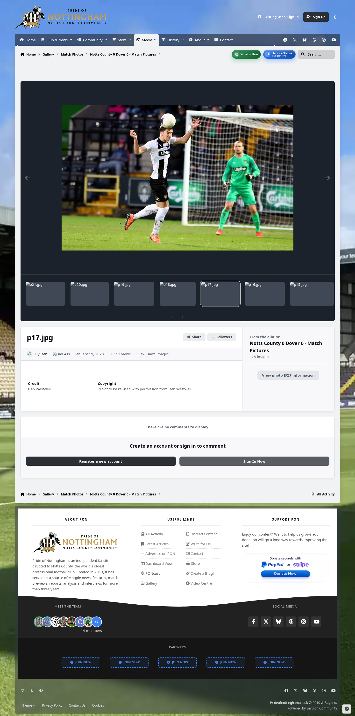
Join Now (83, 662)
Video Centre (201, 582)
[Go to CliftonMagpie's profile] (80, 621)
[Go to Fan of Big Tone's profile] (63, 621)
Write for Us (200, 543)
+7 (97, 621)
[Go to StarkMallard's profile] (88, 621)
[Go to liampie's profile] (72, 621)
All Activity (153, 533)
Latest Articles (156, 543)
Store (195, 563)
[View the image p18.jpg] (178, 294)
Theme (27, 705)
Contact (196, 553)
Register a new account (100, 461)
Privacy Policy (52, 705)
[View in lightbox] (177, 177)
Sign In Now (254, 461)
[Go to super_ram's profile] (55, 621)
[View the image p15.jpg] (312, 294)
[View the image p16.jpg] (264, 294)
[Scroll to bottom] (346, 709)
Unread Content (203, 533)
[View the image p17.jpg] (220, 294)
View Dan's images (153, 353)
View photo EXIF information (288, 375)
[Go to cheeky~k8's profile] (47, 621)
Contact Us (77, 705)
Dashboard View (158, 563)
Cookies (98, 705)
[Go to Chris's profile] (39, 621)
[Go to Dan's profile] (29, 354)
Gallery (150, 582)
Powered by (312, 708)
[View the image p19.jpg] (134, 294)
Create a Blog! (202, 573)
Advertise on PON (159, 553)
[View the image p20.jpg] (90, 294)
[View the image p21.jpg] (45, 294)
